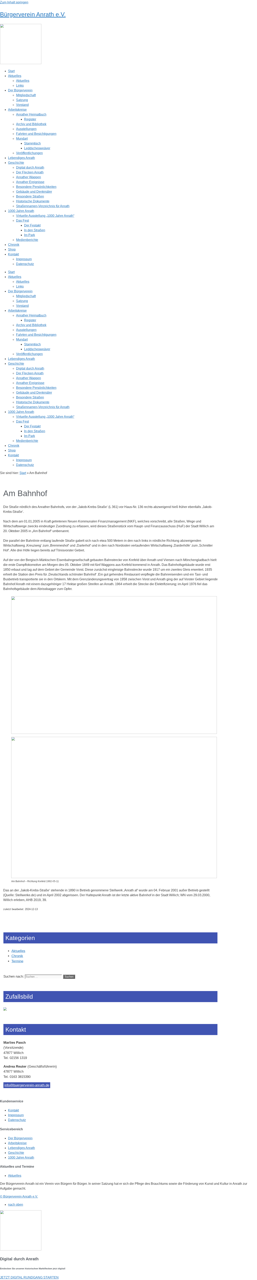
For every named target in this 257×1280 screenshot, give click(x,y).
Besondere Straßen (30, 196)
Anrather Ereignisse (30, 182)
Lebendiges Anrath (21, 158)
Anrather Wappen (28, 177)
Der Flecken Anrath (30, 172)
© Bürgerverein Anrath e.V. (19, 1196)
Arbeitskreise (17, 109)
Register (30, 119)
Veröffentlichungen (29, 153)
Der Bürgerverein (20, 90)
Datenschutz (25, 264)
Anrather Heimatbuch (31, 114)
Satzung (22, 100)
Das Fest (22, 220)
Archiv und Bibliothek (31, 124)
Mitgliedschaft (26, 95)
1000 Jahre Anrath (21, 211)
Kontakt (13, 254)
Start (11, 71)
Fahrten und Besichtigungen (36, 133)
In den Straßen (34, 230)
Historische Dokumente (32, 201)
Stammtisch (32, 143)
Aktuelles (14, 76)
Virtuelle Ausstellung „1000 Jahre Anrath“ (45, 215)
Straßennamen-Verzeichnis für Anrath (42, 206)
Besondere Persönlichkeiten (36, 186)
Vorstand (22, 104)
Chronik (13, 244)
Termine (17, 961)
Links (20, 85)
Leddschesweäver (37, 148)
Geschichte (16, 162)
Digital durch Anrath (30, 167)
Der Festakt (32, 225)
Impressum (24, 259)
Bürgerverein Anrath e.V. (33, 14)
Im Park (29, 235)
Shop (12, 249)
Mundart (22, 138)
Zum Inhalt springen (14, 2)
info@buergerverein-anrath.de (26, 1085)
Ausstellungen (26, 129)
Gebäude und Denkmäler (34, 191)
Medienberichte (27, 240)
